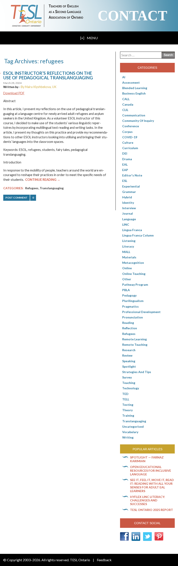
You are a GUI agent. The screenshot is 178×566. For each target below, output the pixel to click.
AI (123, 77)
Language (129, 219)
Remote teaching (134, 344)
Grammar (129, 192)
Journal (127, 213)
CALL (126, 99)
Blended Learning (134, 88)
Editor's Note (132, 175)
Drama (127, 159)
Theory (127, 410)
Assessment (131, 82)
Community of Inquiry (138, 120)
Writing (128, 437)
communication (133, 115)
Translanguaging (52, 188)
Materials (129, 257)
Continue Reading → (42, 179)
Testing (127, 404)
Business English (134, 93)
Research (128, 350)
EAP (125, 170)
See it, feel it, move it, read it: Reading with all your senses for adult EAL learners (152, 485)
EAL (125, 164)
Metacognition (133, 262)
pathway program (135, 284)
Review (127, 355)
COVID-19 (129, 137)
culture (127, 142)
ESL (124, 181)
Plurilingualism (132, 301)
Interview (129, 208)
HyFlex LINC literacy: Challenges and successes (147, 500)
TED (125, 394)
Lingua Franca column (138, 235)
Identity (128, 202)
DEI (124, 153)
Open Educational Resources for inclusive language (150, 470)
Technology (130, 388)
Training (128, 415)
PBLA (126, 290)
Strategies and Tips (136, 372)
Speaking (128, 361)
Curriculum (130, 148)
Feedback (104, 560)
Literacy (128, 246)
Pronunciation (132, 317)
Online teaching (133, 274)
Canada (127, 104)
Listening (128, 241)
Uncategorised (133, 426)
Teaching (128, 383)
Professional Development (141, 312)
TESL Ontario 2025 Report (151, 510)
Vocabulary (130, 432)
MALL (126, 252)
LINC (125, 224)
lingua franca (132, 230)
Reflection (129, 328)
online (127, 268)
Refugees (31, 188)
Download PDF (14, 93)
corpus (127, 132)
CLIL (125, 110)
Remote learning (134, 339)
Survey (127, 377)
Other (126, 279)
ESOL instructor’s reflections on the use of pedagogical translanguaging (48, 75)
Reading (128, 323)
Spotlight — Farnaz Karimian (147, 459)
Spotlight (129, 366)
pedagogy (129, 295)
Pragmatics (130, 306)
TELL (125, 399)
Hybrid (127, 197)
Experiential (131, 186)
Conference (130, 126)
